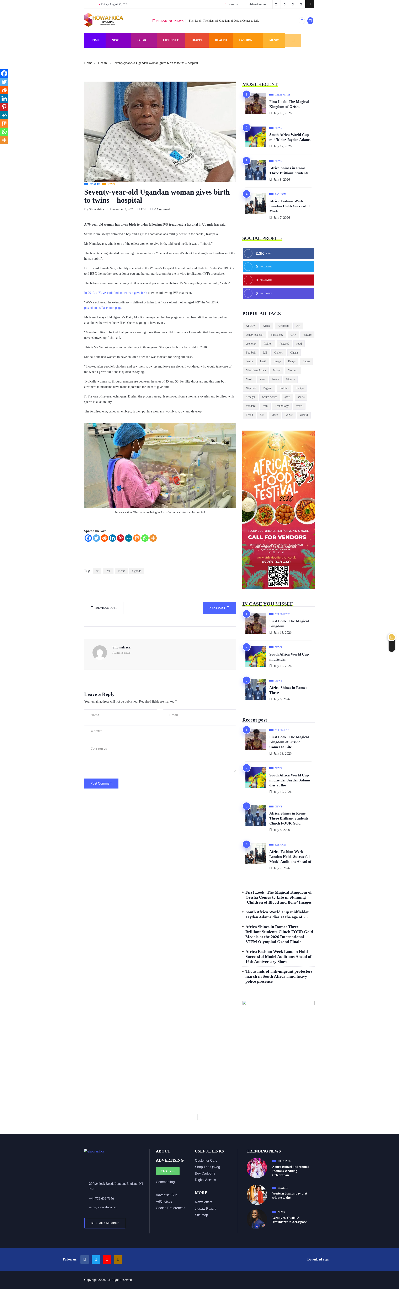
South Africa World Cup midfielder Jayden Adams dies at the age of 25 (277, 914)
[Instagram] (118, 1259)
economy (251, 343)
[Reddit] (104, 538)
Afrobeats (283, 325)
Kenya (292, 361)
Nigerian (251, 388)
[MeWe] (128, 538)
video (275, 414)
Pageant (267, 388)
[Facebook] (88, 538)
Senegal (250, 397)
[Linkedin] (112, 538)
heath (263, 361)
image (277, 361)
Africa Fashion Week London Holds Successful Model (289, 206)
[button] (309, 4)
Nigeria (290, 379)
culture (307, 334)
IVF (108, 570)
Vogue (289, 414)
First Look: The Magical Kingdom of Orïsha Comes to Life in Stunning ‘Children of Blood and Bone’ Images (278, 897)
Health (221, 40)
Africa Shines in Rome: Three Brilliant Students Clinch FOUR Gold (288, 818)
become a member (105, 1223)
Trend (249, 414)
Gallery (278, 352)
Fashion (245, 40)
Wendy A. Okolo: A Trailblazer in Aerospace (289, 1220)
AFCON (251, 325)
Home (95, 40)
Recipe (300, 388)
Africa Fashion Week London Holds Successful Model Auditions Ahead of (290, 856)
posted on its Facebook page (102, 307)
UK (262, 414)
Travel (197, 40)
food (299, 343)
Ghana (294, 352)
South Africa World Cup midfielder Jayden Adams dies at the (289, 780)
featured (284, 343)
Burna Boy (277, 334)
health (249, 361)
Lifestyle (171, 40)
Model (277, 370)
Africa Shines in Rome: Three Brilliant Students (288, 170)
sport (287, 397)
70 (97, 570)
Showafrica (96, 209)
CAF (293, 334)
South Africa (269, 397)
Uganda (136, 570)
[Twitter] (96, 538)
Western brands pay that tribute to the (289, 1195)
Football (251, 352)
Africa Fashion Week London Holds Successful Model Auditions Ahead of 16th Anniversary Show (278, 956)
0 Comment (162, 209)
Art (298, 325)
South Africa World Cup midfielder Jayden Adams (289, 137)
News (116, 40)
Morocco (293, 370)
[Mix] (136, 538)
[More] (153, 538)
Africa (266, 325)
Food (141, 40)
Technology (282, 405)
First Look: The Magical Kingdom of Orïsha (289, 104)
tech (265, 405)
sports (301, 397)
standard (251, 405)
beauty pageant (254, 334)
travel (299, 405)
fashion (268, 343)
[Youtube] (107, 1259)
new (262, 379)
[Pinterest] (120, 538)
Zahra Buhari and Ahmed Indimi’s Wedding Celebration (290, 1171)
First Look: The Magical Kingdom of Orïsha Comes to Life (224, 20)
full (265, 352)
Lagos (306, 361)
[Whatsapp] (145, 538)
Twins (121, 570)
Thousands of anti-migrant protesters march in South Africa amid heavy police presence (279, 976)
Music (274, 40)
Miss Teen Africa (256, 370)
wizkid (304, 414)
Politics (284, 388)
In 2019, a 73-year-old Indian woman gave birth (115, 292)
